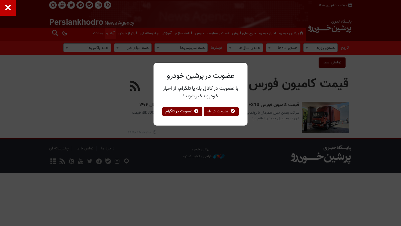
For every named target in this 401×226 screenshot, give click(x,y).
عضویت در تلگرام (179, 111)
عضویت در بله (218, 111)
